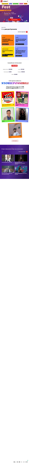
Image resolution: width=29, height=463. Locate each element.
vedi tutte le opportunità (21, 31)
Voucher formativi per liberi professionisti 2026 (21, 40)
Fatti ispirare (15, 141)
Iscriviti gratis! (14, 19)
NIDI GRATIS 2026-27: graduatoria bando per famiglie (21, 52)
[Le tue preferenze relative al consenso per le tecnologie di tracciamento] (27, 460)
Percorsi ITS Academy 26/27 (7, 51)
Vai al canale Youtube (22, 151)
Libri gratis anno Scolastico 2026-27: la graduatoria (7, 40)
